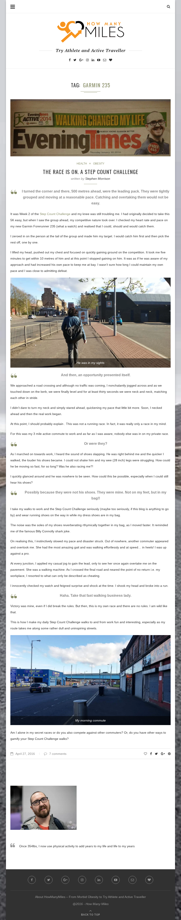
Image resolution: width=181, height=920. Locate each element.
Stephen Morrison (97, 178)
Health (82, 163)
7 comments (57, 753)
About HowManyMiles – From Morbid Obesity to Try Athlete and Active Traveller (90, 897)
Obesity (98, 163)
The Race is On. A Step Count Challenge (90, 172)
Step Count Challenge (55, 214)
